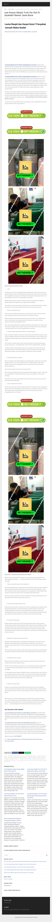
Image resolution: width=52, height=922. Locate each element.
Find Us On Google (8, 879)
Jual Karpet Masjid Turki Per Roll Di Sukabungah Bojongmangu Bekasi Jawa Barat (37, 795)
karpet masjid (11, 9)
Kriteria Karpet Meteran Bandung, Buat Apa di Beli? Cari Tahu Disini (19, 872)
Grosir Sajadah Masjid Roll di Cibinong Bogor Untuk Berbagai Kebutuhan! (20, 869)
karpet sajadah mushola (19, 18)
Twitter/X (21, 752)
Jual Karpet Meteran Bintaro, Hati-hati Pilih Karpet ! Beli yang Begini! (19, 867)
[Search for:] (26, 855)
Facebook (15, 752)
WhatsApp (28, 752)
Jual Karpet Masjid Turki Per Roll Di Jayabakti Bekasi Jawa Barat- (20, 712)
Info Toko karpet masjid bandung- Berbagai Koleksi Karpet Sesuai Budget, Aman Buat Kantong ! (25, 861)
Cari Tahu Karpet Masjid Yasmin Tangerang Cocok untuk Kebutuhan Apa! (20, 864)
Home (5, 9)
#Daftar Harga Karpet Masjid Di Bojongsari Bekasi (22, 756)
